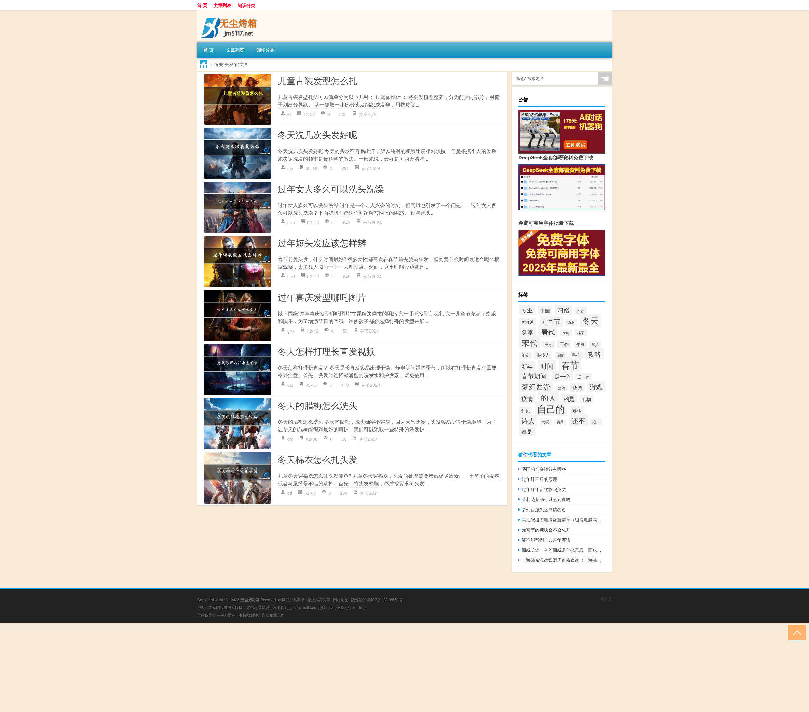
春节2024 (370, 168)
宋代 (529, 342)
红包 (525, 411)
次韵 (561, 388)
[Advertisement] (189, 667)
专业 (527, 310)
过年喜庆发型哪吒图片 (322, 297)
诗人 (528, 420)
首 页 (202, 5)
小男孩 (606, 598)
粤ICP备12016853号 (385, 599)
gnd (291, 276)
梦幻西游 (535, 386)
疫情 (527, 398)
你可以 (527, 322)
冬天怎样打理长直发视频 (326, 351)
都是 (526, 431)
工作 (564, 344)
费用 (560, 422)
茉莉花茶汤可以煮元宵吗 (546, 499)
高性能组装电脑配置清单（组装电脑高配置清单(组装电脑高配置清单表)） (563, 519)
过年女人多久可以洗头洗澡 (331, 188)
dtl (289, 493)
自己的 (551, 408)
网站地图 (340, 599)
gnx (291, 331)
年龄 (525, 355)
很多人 (543, 355)
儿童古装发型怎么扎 (317, 80)
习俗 (563, 310)
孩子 (581, 332)
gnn (291, 222)
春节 (570, 364)
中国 (545, 310)
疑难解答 (358, 599)
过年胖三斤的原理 (539, 479)
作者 (580, 310)
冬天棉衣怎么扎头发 (317, 459)
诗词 (545, 421)
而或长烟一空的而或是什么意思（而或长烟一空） (563, 550)
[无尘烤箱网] (230, 12)
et (289, 114)
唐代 (548, 331)
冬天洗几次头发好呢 (317, 134)
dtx (290, 168)
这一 (596, 421)
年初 (580, 344)
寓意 (548, 344)
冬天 (590, 320)
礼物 (586, 399)
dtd (290, 439)
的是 (569, 398)
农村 (571, 322)
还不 (578, 420)
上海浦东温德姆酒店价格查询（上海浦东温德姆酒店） (563, 560)
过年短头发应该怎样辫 (322, 242)
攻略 (594, 354)
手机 (576, 355)
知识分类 (246, 5)
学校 (566, 332)
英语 (577, 410)
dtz (290, 385)
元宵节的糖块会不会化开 (546, 529)
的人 (548, 397)
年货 (595, 344)
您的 (560, 355)
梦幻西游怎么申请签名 (544, 509)
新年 (527, 366)
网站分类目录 (293, 599)
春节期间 (534, 375)
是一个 (562, 376)
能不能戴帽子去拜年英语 (546, 540)
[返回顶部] (795, 632)
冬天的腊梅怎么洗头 (317, 405)
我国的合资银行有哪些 (544, 469)
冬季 (527, 332)
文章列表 (222, 5)
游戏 (596, 386)
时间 (547, 366)
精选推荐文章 (318, 599)
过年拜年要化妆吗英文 (544, 489)
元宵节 (550, 321)
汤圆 (577, 387)
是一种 (583, 376)
